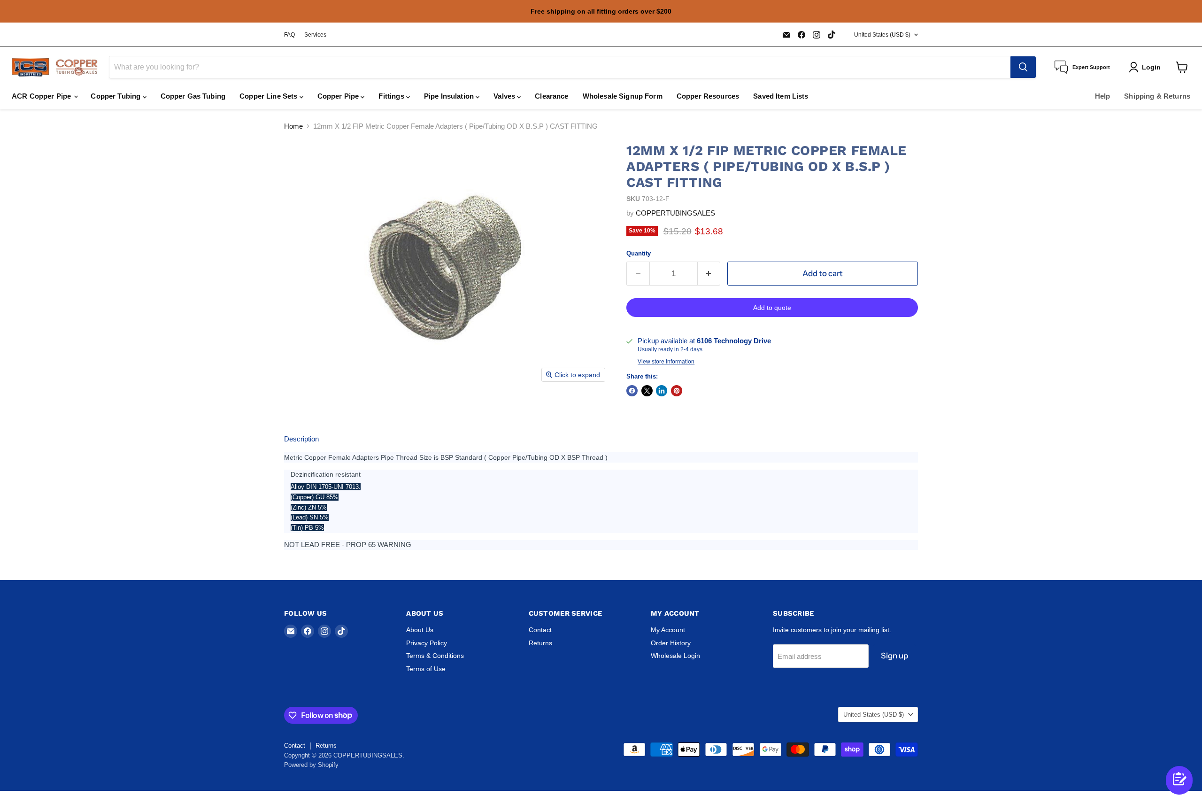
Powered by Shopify (311, 764)
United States (882, 34)
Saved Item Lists (780, 96)
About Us (419, 630)
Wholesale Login (675, 655)
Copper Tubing (116, 96)
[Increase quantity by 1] (709, 274)
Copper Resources (708, 96)
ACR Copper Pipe (42, 96)
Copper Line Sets (269, 96)
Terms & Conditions (435, 655)
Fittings (392, 96)
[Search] (1023, 67)
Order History (671, 643)
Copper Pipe (339, 96)
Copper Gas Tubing (193, 96)
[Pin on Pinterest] (676, 390)
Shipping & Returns (1157, 96)
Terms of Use (426, 669)
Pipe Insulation (450, 96)
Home (293, 126)
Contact (540, 630)
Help (1102, 96)
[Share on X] (647, 390)
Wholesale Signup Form (623, 96)
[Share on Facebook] (632, 390)
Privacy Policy (426, 643)
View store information (666, 361)
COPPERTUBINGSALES (675, 213)
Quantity (638, 253)
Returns (540, 643)
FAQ (289, 34)
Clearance (551, 96)
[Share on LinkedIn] (661, 390)
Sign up (894, 655)
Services (315, 34)
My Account (668, 630)
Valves (505, 96)
